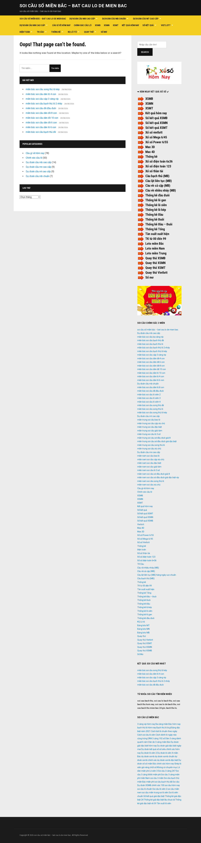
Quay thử (89, 32)
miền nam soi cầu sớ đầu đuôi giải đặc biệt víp (158, 477)
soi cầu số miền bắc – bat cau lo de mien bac (73, 5)
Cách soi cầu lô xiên (146, 735)
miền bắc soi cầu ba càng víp (150, 337)
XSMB (97, 25)
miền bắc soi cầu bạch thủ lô (150, 344)
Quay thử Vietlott (156, 272)
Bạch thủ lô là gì (163, 727)
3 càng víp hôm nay (146, 724)
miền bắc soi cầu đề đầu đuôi (41, 108)
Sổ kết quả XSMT (156, 128)
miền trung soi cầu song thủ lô (151, 445)
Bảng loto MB (143, 632)
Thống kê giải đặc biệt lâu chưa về (159, 800)
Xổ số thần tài (154, 171)
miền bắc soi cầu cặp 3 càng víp (42, 98)
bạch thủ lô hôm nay (146, 727)
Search (145, 52)
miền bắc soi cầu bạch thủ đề (41, 132)
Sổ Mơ (104, 32)
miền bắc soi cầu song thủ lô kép (43, 89)
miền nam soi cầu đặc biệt (149, 463)
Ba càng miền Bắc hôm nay (168, 724)
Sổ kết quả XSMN (156, 123)
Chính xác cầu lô (83, 25)
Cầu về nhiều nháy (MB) (160, 190)
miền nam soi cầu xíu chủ (148, 484)
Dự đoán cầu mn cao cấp (32, 25)
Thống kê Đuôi (154, 219)
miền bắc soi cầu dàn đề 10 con (42, 117)
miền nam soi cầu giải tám (149, 467)
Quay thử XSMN (155, 263)
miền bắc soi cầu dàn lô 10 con (151, 373)
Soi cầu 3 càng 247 (166, 771)
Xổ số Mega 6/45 (156, 137)
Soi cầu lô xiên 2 (159, 789)
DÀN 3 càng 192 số (156, 738)
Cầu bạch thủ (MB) (157, 176)
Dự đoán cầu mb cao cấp (82, 18)
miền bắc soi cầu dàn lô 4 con (41, 94)
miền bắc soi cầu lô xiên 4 (149, 402)
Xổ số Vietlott (143, 542)
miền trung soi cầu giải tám (149, 430)
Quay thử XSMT (155, 268)
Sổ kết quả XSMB (156, 118)
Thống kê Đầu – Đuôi (158, 224)
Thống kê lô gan (155, 200)
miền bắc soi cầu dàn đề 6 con (41, 122)
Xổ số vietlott (153, 132)
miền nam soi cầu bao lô (148, 456)
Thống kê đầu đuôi (157, 195)
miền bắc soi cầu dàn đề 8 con (41, 113)
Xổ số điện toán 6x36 (159, 161)
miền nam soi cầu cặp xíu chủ (150, 459)
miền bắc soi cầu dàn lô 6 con (41, 127)
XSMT (115, 25)
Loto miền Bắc (154, 243)
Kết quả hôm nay (130, 25)
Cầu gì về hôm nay (61, 25)
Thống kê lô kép (155, 210)
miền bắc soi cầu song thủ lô (150, 409)
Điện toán (25, 32)
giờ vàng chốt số (149, 767)
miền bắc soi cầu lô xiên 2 (149, 394)
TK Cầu (40, 32)
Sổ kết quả (148, 25)
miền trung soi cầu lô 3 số (149, 434)
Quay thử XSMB (155, 258)
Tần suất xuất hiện (157, 234)
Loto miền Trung (155, 253)
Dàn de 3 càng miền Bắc (159, 742)
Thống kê (56, 32)
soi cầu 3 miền (156, 778)
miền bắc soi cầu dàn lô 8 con (150, 387)
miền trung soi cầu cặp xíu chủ (151, 423)
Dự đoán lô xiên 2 (149, 753)
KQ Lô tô (72, 32)
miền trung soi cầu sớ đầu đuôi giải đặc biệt (157, 441)
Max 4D (150, 152)
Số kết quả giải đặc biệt (154, 796)
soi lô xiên (163, 792)
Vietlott (166, 25)
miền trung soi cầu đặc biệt (149, 427)
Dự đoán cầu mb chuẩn (114, 18)
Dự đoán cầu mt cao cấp (145, 18)
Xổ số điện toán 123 (158, 166)
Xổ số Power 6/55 (156, 142)
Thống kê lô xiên (156, 205)
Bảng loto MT (143, 625)
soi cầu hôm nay (172, 785)
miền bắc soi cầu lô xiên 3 (149, 398)
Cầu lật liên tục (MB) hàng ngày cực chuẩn (156, 575)
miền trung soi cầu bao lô (148, 420)
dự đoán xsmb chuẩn (164, 756)
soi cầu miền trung (150, 792)
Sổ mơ (149, 277)
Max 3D (150, 147)
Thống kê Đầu (154, 214)
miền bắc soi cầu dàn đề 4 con (151, 358)
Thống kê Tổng (155, 229)
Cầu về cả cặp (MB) (157, 185)
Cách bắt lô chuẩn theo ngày (164, 731)
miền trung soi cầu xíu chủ (149, 448)
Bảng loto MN (143, 629)
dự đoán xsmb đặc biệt (167, 760)
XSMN (106, 25)
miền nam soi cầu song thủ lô (150, 481)
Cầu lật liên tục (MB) (158, 181)
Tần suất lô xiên (164, 803)
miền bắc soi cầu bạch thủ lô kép (152, 351)
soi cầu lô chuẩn (144, 789)
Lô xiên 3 (153, 771)
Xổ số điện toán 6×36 (146, 560)
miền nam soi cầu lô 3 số (148, 470)
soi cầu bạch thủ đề (163, 782)
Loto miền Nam (155, 248)
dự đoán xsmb (148, 756)
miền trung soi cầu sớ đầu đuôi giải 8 (154, 438)
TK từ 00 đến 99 (155, 239)
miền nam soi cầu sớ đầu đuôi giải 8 (153, 474)
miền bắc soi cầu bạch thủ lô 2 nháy (44, 103)
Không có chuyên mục (167, 767)
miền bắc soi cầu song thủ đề (150, 405)
